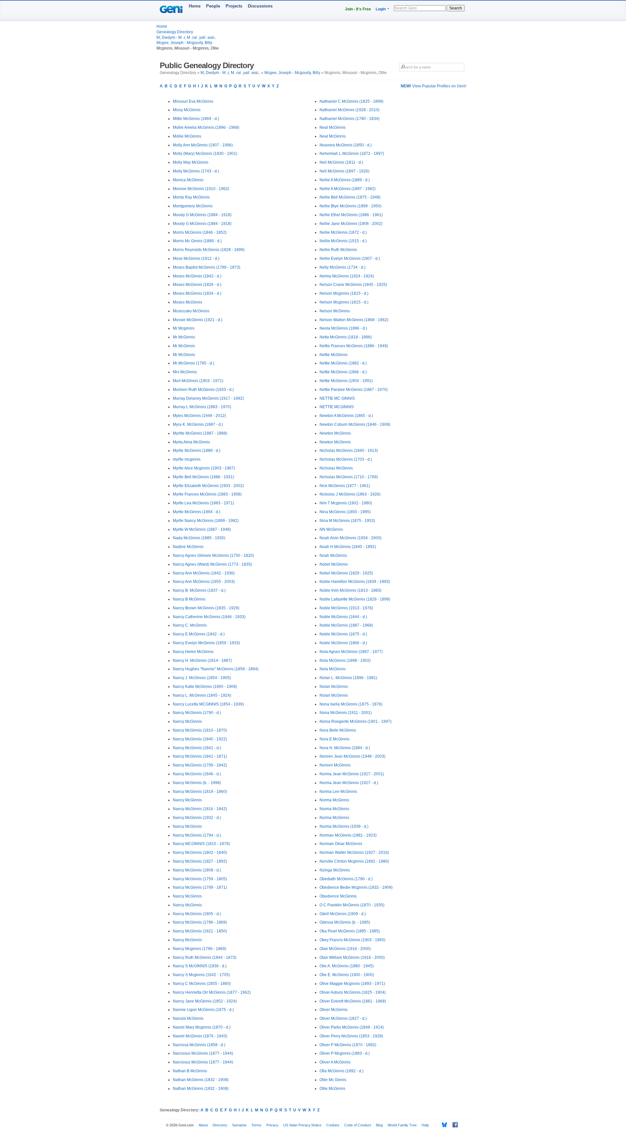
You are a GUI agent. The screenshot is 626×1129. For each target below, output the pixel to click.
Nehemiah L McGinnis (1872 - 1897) (352, 153)
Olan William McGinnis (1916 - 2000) (352, 957)
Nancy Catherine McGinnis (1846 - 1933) (209, 617)
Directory (220, 1125)
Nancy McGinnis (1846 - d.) (197, 774)
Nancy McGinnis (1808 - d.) (197, 870)
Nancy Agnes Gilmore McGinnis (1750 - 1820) (213, 555)
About (203, 1125)
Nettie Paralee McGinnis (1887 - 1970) (354, 389)
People (213, 6)
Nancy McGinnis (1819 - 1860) (200, 791)
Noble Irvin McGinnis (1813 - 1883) (350, 590)
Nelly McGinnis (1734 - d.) (342, 267)
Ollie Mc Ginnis (333, 1079)
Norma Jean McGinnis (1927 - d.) (349, 782)
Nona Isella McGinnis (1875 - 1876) (351, 704)
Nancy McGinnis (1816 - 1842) (200, 809)
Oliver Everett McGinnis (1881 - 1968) (353, 1001)
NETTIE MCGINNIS (337, 407)
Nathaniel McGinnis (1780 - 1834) (350, 118)
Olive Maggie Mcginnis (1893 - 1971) (352, 983)
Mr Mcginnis (183, 328)
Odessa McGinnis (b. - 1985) (345, 922)
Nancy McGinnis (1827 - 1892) (200, 861)
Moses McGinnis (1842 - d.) (197, 276)
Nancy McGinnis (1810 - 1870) (200, 730)
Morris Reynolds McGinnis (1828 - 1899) (209, 249)
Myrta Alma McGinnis (191, 442)
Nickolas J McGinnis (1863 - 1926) (350, 494)
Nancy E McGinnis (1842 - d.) (199, 634)
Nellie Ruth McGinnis (338, 249)
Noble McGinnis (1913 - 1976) (346, 608)
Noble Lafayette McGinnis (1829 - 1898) (355, 599)
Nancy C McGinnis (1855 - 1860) (202, 983)
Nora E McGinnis (335, 739)
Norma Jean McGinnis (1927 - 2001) (352, 774)
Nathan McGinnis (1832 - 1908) (201, 1079)
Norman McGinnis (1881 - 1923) (348, 835)
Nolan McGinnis (334, 686)
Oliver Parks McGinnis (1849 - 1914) (352, 1027)
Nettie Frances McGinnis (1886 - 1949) (354, 346)
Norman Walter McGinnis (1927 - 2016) (354, 852)
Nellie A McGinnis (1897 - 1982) (348, 188)
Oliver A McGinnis (335, 1062)
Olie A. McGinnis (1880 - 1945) (347, 966)
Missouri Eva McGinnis (193, 101)
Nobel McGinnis (334, 564)
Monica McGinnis (188, 180)
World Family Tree (402, 1125)
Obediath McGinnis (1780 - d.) (346, 879)
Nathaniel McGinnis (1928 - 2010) (350, 110)
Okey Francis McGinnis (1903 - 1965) (352, 940)
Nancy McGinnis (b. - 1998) (197, 782)
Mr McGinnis (184, 337)
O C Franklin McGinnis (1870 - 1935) (352, 905)
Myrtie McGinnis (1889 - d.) (196, 450)
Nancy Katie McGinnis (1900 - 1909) (205, 686)
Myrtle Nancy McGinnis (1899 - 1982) (206, 520)
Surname (239, 1125)
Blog (379, 1125)
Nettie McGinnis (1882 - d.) (343, 363)
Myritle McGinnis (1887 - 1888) (200, 433)
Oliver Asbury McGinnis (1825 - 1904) (353, 992)
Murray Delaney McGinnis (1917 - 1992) (208, 398)
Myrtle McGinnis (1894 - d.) (196, 512)
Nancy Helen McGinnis (193, 651)
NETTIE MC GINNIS (337, 398)
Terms (256, 1125)
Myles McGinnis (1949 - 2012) (199, 415)
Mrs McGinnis (185, 372)
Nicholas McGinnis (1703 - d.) (346, 459)
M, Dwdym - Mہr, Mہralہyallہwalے (186, 37)
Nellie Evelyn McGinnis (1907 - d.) (350, 258)
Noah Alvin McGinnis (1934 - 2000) (350, 538)
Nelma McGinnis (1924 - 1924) (347, 276)
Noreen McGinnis (335, 765)
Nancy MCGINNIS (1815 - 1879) (201, 843)
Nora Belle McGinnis (338, 730)
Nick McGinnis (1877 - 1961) (345, 485)
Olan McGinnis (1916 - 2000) (345, 948)
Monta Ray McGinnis (191, 197)
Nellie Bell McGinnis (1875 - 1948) (350, 197)
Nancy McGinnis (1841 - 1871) (200, 756)
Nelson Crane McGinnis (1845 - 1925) (353, 284)
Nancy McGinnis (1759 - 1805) (200, 879)
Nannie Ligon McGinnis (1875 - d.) (203, 1009)
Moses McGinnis (187, 302)
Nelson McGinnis (335, 311)
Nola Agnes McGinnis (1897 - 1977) (351, 651)
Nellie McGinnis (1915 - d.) (343, 241)
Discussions (260, 6)
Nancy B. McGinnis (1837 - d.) (199, 590)
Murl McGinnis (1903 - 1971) (198, 381)
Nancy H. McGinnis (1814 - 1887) (202, 660)
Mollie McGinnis (187, 136)
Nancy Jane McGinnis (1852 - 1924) (205, 1001)
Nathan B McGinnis (190, 1071)
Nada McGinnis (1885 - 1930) (199, 538)
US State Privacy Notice (302, 1125)
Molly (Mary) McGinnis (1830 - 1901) (205, 153)
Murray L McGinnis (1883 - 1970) (202, 407)
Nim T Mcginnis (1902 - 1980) (346, 503)
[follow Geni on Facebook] (453, 1125)
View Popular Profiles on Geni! (433, 86)
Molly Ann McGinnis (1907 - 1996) (203, 145)
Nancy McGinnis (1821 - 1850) (200, 931)
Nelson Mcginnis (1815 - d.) (344, 293)
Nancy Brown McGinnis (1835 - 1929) (206, 608)
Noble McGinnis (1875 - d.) (343, 634)
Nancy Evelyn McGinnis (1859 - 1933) (206, 643)
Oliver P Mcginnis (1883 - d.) (345, 1053)
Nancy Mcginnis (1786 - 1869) (199, 948)
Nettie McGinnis (334, 354)
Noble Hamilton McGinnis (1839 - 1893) (355, 581)
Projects (234, 6)
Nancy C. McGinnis (190, 625)
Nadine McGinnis (188, 546)
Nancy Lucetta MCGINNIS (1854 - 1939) (208, 704)
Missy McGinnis (187, 110)
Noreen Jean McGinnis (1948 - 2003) (352, 756)
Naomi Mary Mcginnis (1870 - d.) (202, 1027)
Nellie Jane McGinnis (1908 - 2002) (351, 223)
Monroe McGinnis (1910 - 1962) (201, 188)
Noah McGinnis (333, 555)
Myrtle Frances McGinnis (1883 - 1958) (207, 494)
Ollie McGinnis (332, 1088)
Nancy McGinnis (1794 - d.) (197, 835)
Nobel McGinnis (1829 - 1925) (346, 573)
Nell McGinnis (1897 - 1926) (344, 171)
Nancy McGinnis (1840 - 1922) (200, 739)
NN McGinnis (331, 529)
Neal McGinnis (333, 127)
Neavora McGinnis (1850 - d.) (346, 145)
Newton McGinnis (335, 433)
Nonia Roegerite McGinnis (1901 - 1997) (356, 721)
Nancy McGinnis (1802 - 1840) (200, 852)
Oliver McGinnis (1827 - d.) (343, 1018)
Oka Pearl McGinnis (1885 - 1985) (350, 931)
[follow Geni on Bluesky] (442, 1125)
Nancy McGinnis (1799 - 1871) (200, 887)
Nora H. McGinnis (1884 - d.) (345, 748)
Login (381, 9)
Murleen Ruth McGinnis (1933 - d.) (203, 389)
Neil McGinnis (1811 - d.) (341, 162)
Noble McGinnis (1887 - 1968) (346, 625)
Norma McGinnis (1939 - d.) (344, 826)
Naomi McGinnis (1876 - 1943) (200, 1036)
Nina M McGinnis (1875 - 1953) (347, 520)
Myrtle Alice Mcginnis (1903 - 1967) (204, 468)
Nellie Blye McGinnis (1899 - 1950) (350, 206)
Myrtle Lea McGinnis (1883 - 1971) (203, 503)
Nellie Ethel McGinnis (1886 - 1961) (351, 215)
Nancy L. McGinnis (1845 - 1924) (202, 695)
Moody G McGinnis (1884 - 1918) (202, 215)
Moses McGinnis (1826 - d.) (197, 284)
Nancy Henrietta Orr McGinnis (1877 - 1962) (212, 992)
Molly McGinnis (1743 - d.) (196, 171)
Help (425, 1125)
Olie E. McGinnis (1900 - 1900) (347, 975)
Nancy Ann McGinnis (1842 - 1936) (204, 573)
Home (195, 6)
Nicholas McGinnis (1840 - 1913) (349, 450)
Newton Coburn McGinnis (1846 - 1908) (355, 424)
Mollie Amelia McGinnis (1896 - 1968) (206, 127)
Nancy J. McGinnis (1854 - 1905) (202, 678)
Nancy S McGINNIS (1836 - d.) (200, 966)
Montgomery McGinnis (193, 206)
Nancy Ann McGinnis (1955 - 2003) (204, 581)
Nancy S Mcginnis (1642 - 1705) (201, 975)
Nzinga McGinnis (335, 870)
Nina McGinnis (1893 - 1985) (345, 512)
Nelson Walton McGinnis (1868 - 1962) (354, 320)
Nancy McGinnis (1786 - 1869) (200, 922)
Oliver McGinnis (334, 1009)
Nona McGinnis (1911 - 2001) (346, 712)
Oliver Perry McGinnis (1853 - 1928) (351, 1036)
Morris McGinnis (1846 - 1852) (200, 232)
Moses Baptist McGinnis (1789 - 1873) (206, 267)
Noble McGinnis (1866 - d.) (343, 643)
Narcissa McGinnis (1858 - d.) (199, 1045)
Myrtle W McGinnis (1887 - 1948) (202, 529)
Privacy (272, 1125)
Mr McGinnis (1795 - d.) (193, 363)
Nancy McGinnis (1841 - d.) (197, 748)
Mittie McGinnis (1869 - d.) (196, 118)
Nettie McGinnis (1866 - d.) (343, 372)
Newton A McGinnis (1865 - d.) (346, 415)
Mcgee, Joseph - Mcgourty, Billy (184, 42)
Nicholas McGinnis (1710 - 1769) (349, 477)
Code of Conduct (357, 1125)
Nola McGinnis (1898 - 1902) (345, 660)
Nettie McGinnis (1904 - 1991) (346, 381)
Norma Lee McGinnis (338, 791)
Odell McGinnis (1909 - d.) (343, 914)
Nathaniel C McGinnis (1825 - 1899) (351, 101)
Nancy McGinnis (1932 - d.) (197, 817)
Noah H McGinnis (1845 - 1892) (348, 546)
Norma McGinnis (334, 800)
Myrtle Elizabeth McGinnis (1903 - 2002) (208, 485)
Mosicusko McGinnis (191, 311)
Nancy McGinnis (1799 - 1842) (200, 765)
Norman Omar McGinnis (341, 843)
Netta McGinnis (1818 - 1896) (346, 337)
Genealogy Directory (174, 32)
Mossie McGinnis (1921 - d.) (197, 320)
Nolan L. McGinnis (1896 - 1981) (348, 678)
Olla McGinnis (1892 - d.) (342, 1071)
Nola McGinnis (333, 669)
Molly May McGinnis (190, 162)
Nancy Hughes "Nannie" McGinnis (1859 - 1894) (216, 669)
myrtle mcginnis (187, 459)
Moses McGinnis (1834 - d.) (197, 293)
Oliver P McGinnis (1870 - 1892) (348, 1045)
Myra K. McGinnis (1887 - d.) (198, 424)
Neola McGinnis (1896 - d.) (343, 328)
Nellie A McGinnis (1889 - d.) (345, 180)
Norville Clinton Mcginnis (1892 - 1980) (354, 861)
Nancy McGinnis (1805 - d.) (197, 914)
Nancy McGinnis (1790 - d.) (197, 712)
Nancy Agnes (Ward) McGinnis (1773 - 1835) (212, 564)
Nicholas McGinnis (336, 468)
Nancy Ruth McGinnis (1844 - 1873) (204, 957)
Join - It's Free (358, 9)
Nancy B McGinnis (189, 599)
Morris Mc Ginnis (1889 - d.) (197, 241)
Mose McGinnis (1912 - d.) (196, 258)
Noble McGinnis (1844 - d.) (343, 617)
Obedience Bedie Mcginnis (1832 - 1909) (356, 887)
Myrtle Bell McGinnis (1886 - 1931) (203, 477)
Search (455, 8)
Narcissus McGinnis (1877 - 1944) (203, 1053)
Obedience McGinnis (338, 896)
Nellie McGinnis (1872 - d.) (343, 232)
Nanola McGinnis (188, 1018)
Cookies (332, 1125)
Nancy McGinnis (187, 721)
